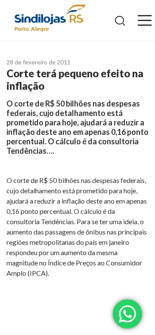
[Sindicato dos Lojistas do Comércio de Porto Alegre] (49, 18)
